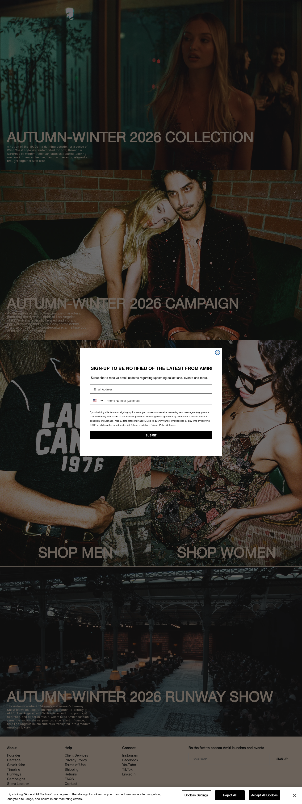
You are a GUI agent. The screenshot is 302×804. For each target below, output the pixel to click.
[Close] (294, 795)
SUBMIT (151, 435)
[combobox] (97, 400)
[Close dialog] (217, 352)
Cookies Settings (196, 795)
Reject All (229, 795)
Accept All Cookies (264, 795)
